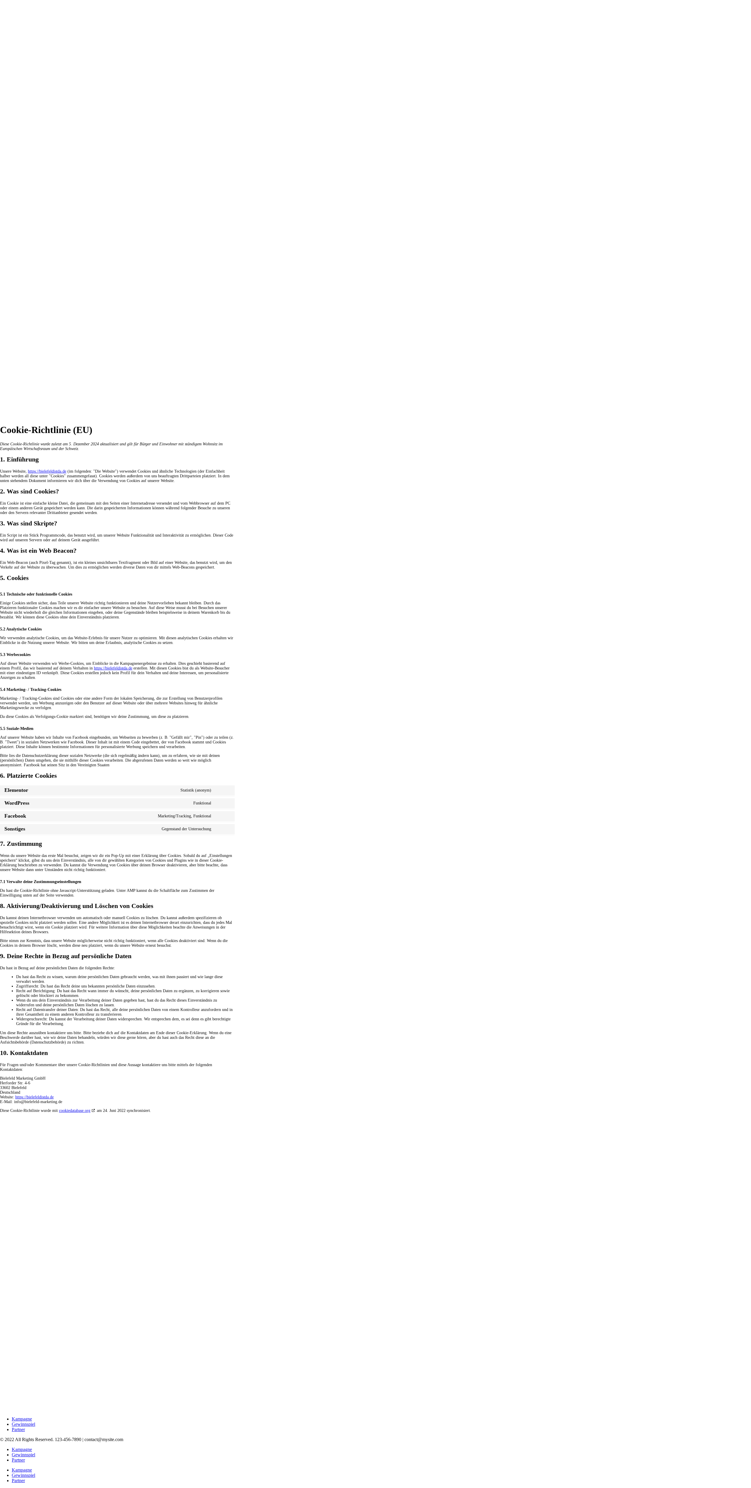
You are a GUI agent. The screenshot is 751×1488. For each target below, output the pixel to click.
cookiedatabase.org (74, 1110)
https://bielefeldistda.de (47, 471)
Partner (18, 1429)
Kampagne (22, 1418)
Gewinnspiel (23, 1424)
